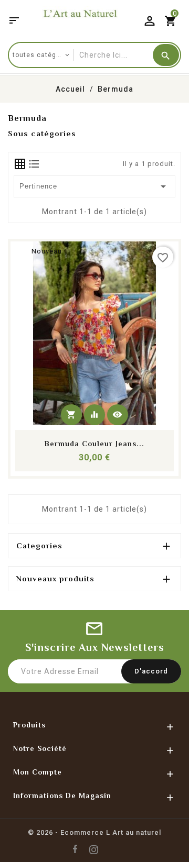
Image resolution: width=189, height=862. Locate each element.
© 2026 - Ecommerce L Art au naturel (94, 832)
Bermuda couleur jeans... (94, 443)
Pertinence (94, 186)
